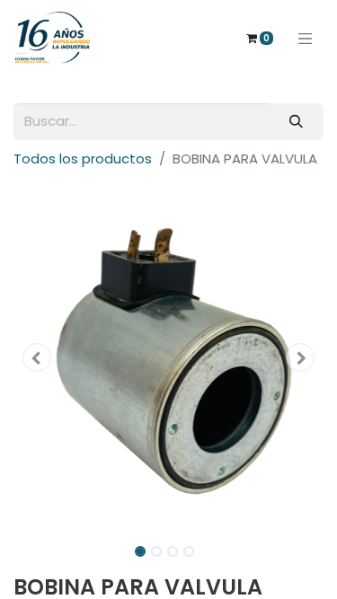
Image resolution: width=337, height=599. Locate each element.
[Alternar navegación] (305, 38)
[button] (36, 357)
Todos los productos (82, 158)
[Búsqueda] (297, 121)
